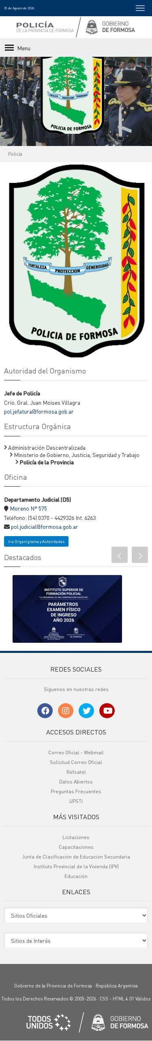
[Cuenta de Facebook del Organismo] (45, 709)
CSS (104, 998)
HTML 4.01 (123, 998)
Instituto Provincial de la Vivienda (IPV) (76, 865)
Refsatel (76, 771)
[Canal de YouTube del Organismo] (107, 709)
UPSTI (76, 800)
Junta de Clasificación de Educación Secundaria (76, 855)
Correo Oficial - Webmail (76, 751)
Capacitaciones (76, 846)
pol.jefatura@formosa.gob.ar (39, 411)
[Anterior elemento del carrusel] (119, 555)
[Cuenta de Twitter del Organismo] (86, 709)
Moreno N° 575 (28, 508)
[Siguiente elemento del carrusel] (140, 555)
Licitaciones (76, 836)
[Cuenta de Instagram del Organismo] (65, 709)
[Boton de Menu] (140, 8)
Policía (15, 154)
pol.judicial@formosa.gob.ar (44, 526)
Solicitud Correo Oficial (76, 761)
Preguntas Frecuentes (76, 790)
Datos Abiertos (76, 780)
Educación (76, 875)
